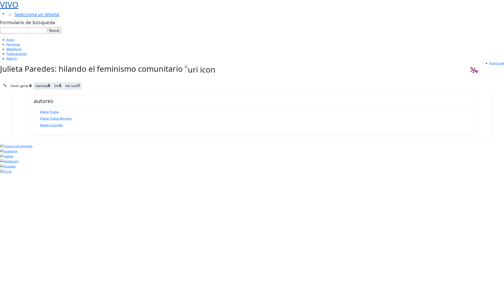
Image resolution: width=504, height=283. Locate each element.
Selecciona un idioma (37, 14)
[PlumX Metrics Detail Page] (473, 70)
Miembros (14, 49)
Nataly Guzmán (51, 125)
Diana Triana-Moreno (56, 118)
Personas (13, 44)
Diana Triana (49, 112)
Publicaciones (16, 54)
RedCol (11, 58)
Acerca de (496, 63)
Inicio (10, 40)
